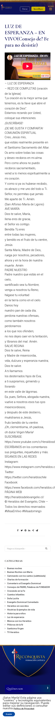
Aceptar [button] (9, 714)
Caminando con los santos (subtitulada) (26, 576)
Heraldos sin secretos (18, 606)
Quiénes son (15, 689)
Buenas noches (14, 568)
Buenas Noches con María (19, 572)
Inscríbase (38, 9)
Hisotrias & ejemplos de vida (21, 610)
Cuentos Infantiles (15, 594)
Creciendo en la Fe (16, 591)
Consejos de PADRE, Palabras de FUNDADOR (28, 587)
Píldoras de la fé (15, 625)
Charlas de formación (17, 579)
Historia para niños (16, 613)
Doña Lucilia (13, 598)
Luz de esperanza (15, 617)
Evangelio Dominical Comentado (23, 602)
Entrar (25, 9)
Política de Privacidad (23, 708)
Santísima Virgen (15, 628)
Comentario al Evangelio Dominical (24, 583)
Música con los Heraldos (19, 621)
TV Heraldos (13, 632)
